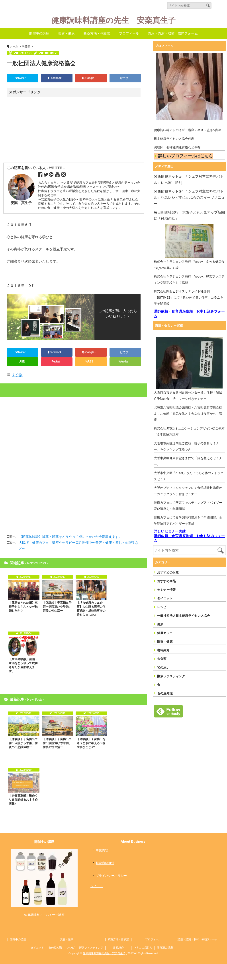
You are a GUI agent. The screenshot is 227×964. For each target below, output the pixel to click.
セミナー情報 (166, 589)
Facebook (55, 78)
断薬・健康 (165, 641)
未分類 (17, 375)
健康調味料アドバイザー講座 (44, 915)
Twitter (22, 78)
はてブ (124, 78)
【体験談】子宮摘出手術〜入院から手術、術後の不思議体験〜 (23, 743)
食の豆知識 (165, 693)
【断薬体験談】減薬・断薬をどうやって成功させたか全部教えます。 (70, 536)
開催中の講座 (39, 33)
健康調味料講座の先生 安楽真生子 (113, 20)
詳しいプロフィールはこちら (185, 156)
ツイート (96, 886)
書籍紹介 (163, 650)
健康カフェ (165, 633)
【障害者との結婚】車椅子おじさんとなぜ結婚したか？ (23, 606)
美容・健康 (66, 33)
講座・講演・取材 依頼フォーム (173, 33)
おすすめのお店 (168, 572)
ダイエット (165, 598)
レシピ (161, 607)
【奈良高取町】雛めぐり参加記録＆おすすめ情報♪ (23, 799)
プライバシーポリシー (111, 875)
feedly (125, 361)
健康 (160, 624)
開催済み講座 (165, 947)
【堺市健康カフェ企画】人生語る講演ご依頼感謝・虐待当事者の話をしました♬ (91, 608)
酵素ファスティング (171, 676)
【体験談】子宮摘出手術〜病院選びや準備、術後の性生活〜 (57, 606)
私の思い (163, 667)
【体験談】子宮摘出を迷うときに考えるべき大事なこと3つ (91, 743)
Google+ (90, 78)
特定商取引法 (105, 863)
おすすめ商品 (166, 581)
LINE (22, 361)
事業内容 (102, 850)
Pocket (55, 361)
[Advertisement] (45, 130)
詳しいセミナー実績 (170, 531)
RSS (90, 361)
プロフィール (129, 33)
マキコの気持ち (143, 947)
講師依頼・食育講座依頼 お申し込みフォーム (189, 313)
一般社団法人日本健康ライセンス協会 (183, 615)
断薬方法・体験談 (97, 33)
